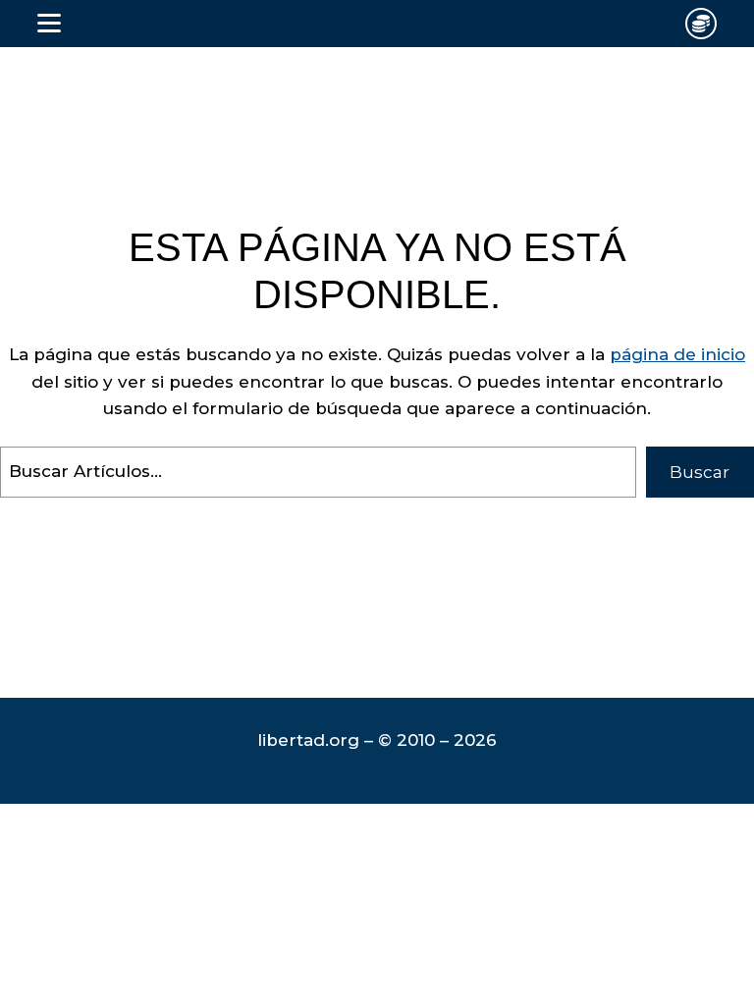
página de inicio (677, 354)
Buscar (699, 472)
